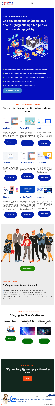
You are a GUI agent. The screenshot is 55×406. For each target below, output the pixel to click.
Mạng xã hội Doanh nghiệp (20, 401)
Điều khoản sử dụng (47, 399)
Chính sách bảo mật (35, 399)
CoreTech (51, 395)
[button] (32, 3)
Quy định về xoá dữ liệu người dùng (20, 399)
